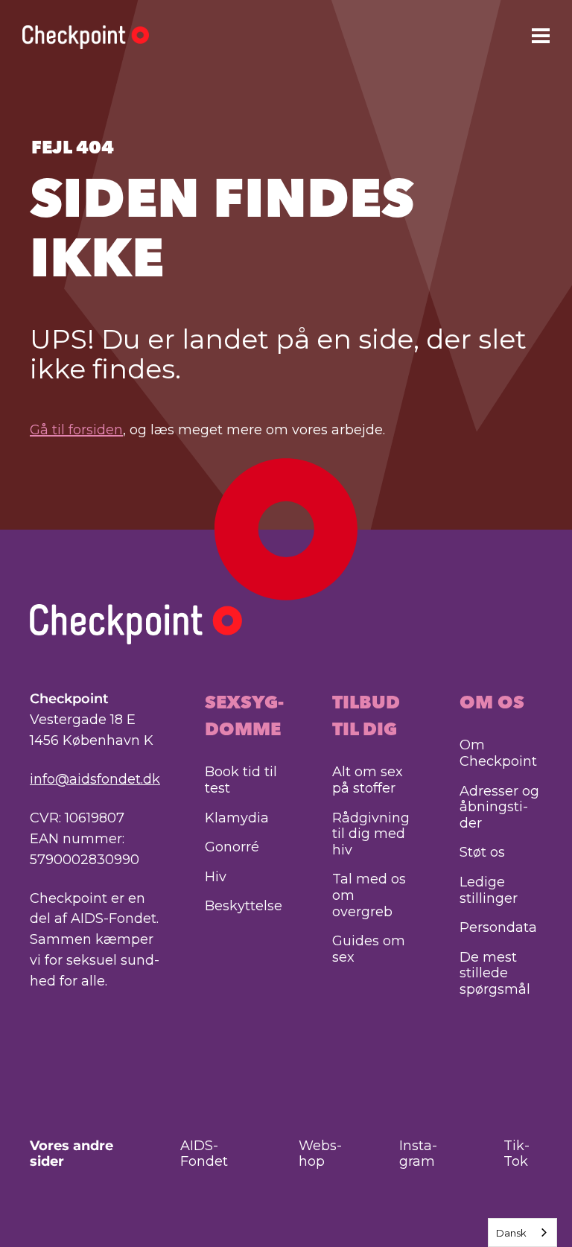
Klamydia (237, 818)
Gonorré (232, 847)
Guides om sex (368, 949)
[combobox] (522, 1232)
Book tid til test (241, 780)
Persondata (498, 927)
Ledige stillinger (489, 890)
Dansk (511, 1233)
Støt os (482, 852)
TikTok (516, 1153)
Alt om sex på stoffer (367, 780)
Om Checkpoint (498, 753)
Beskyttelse (243, 906)
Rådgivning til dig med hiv (371, 834)
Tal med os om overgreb (369, 895)
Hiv (215, 877)
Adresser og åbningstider (499, 807)
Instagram (418, 1153)
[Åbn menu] (540, 35)
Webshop (320, 1153)
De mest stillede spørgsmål (495, 973)
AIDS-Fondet (204, 1153)
